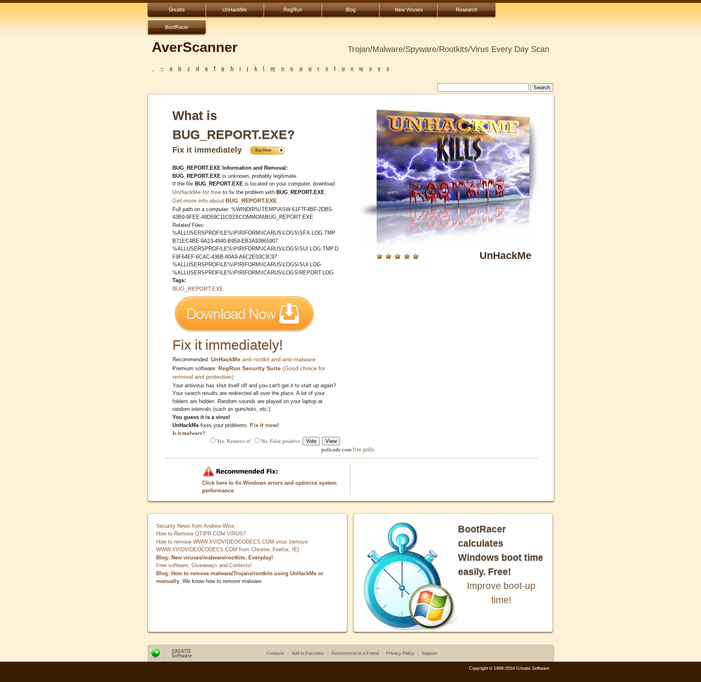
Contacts (275, 653)
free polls (363, 449)
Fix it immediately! (227, 344)
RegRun (293, 10)
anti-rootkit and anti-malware (263, 359)
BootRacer (177, 27)
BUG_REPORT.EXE (197, 288)
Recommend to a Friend (355, 653)
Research (466, 10)
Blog (351, 10)
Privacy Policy (400, 653)
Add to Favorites (308, 653)
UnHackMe (234, 10)
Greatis (177, 10)
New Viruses (409, 10)
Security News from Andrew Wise (195, 526)
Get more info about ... (227, 200)
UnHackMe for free (196, 192)
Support (429, 653)
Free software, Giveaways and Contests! (204, 565)
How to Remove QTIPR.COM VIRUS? (201, 534)
